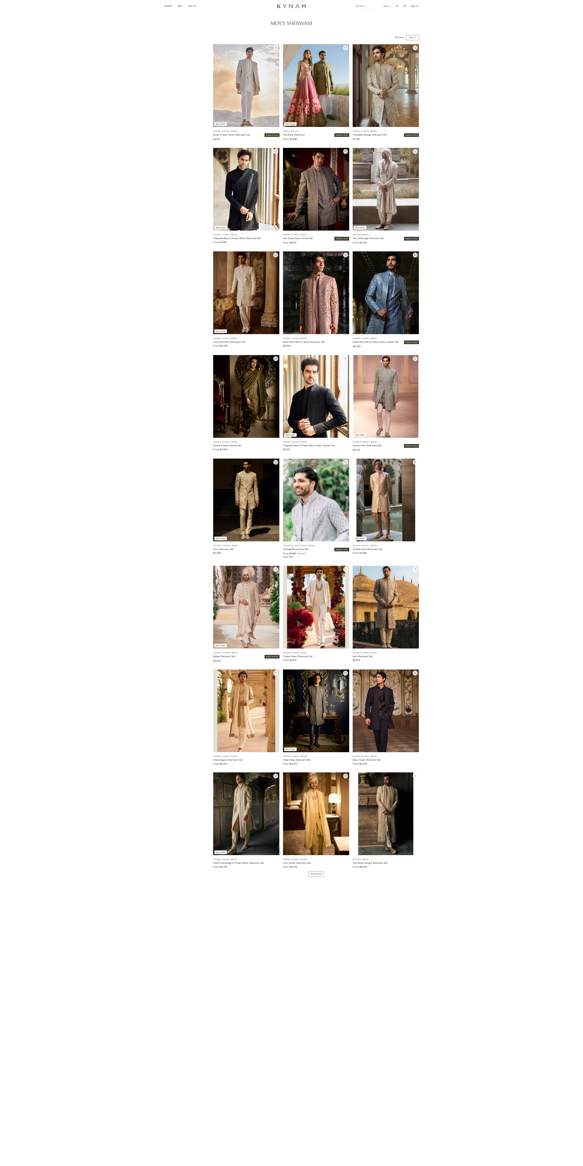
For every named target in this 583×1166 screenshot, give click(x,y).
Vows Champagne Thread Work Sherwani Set (238, 862)
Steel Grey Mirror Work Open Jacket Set (375, 341)
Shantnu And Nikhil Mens (299, 545)
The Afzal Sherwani (294, 134)
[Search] (357, 6)
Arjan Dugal (291, 131)
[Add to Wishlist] (275, 47)
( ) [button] (415, 7)
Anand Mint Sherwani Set (367, 445)
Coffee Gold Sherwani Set (367, 549)
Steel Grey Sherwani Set (297, 759)
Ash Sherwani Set (363, 656)
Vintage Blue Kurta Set (296, 549)
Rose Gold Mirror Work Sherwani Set (304, 341)
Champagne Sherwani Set (228, 759)
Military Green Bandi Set (227, 445)
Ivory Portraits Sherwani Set (229, 341)
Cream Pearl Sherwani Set (298, 656)
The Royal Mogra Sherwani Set (370, 862)
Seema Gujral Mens (225, 131)
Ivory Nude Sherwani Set (297, 862)
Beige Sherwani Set (224, 656)
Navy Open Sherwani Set (367, 759)
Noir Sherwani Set (223, 549)
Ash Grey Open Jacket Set (298, 238)
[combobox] (369, 6)
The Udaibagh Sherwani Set (368, 238)
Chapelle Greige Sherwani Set (370, 134)
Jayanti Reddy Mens (365, 442)
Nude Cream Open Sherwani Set (231, 134)
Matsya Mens (361, 235)
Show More (316, 874)
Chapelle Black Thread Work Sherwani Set (237, 238)
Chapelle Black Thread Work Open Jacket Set (309, 445)
